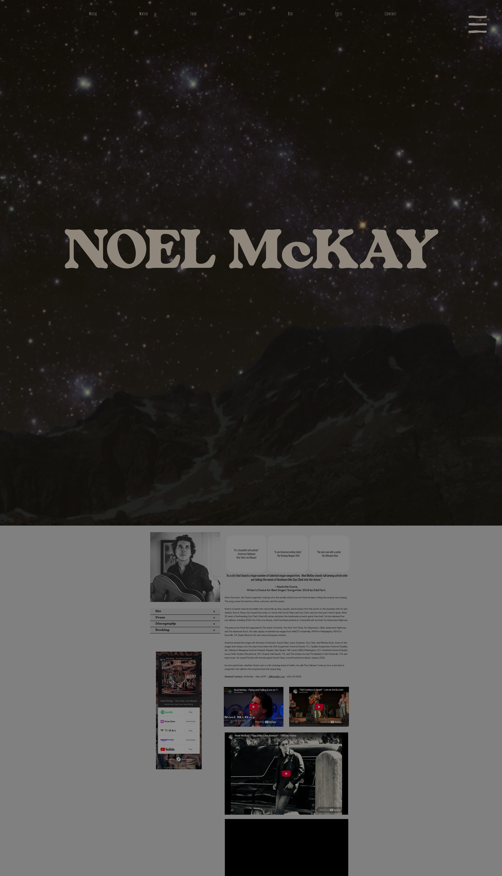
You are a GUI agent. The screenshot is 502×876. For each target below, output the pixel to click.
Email (92, 470)
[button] (410, 360)
